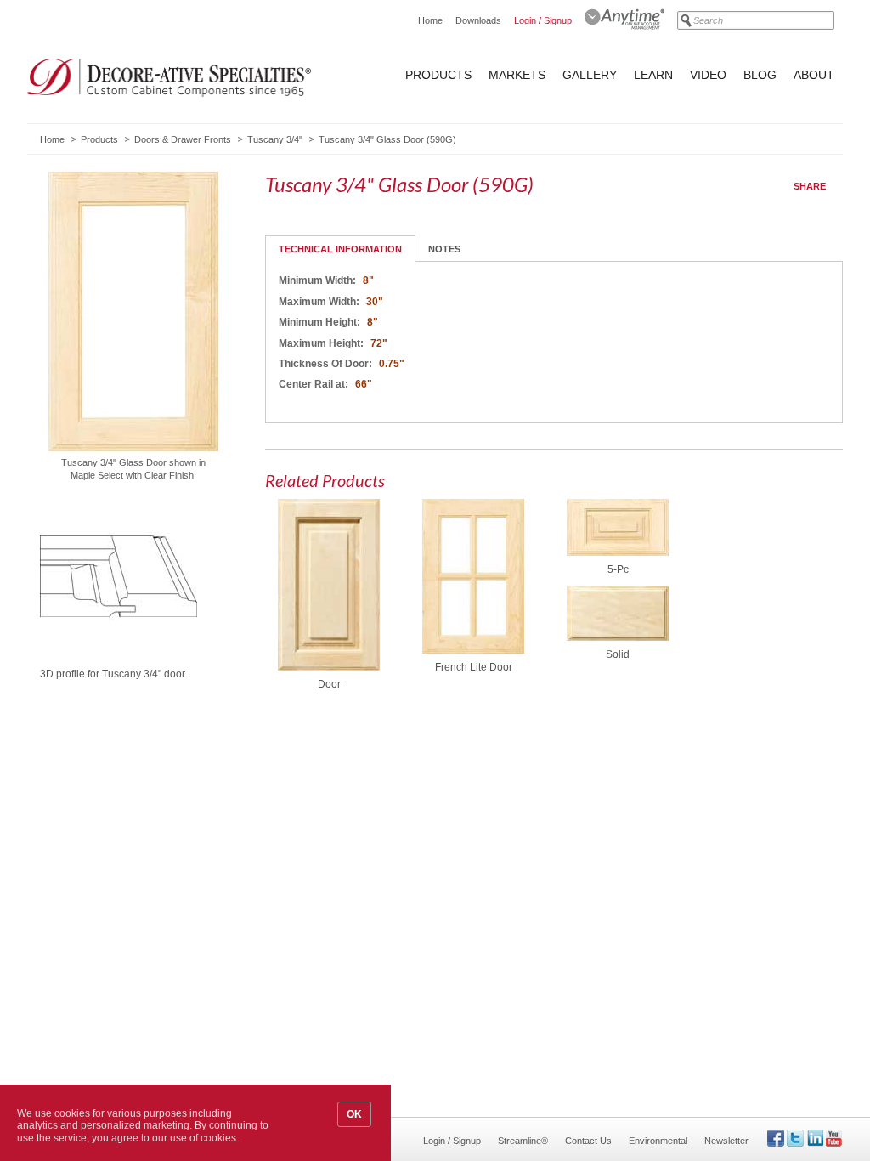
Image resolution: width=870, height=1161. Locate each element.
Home (430, 20)
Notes (444, 249)
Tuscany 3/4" (274, 139)
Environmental (658, 1141)
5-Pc (618, 569)
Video (708, 75)
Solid (618, 654)
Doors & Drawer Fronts (182, 139)
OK (354, 1114)
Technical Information (340, 249)
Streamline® (523, 1141)
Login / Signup (543, 20)
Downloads (478, 20)
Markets (517, 75)
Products (438, 75)
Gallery (589, 75)
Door (329, 684)
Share (810, 186)
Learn (653, 75)
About (814, 75)
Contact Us (588, 1141)
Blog (760, 75)
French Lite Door (473, 667)
